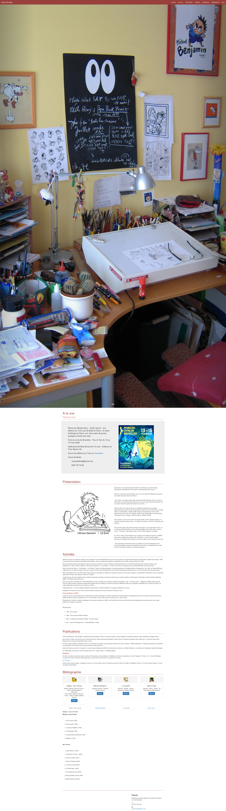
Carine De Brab (6, 2)
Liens (223, 2)
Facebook (99, 453)
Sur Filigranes (66, 660)
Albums (74, 700)
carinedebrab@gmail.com (139, 809)
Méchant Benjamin (100, 708)
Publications (205, 2)
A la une (180, 2)
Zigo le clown (151, 708)
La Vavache (126, 708)
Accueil (174, 2)
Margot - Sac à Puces (75, 708)
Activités (197, 2)
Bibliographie (215, 2)
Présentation (189, 2)
